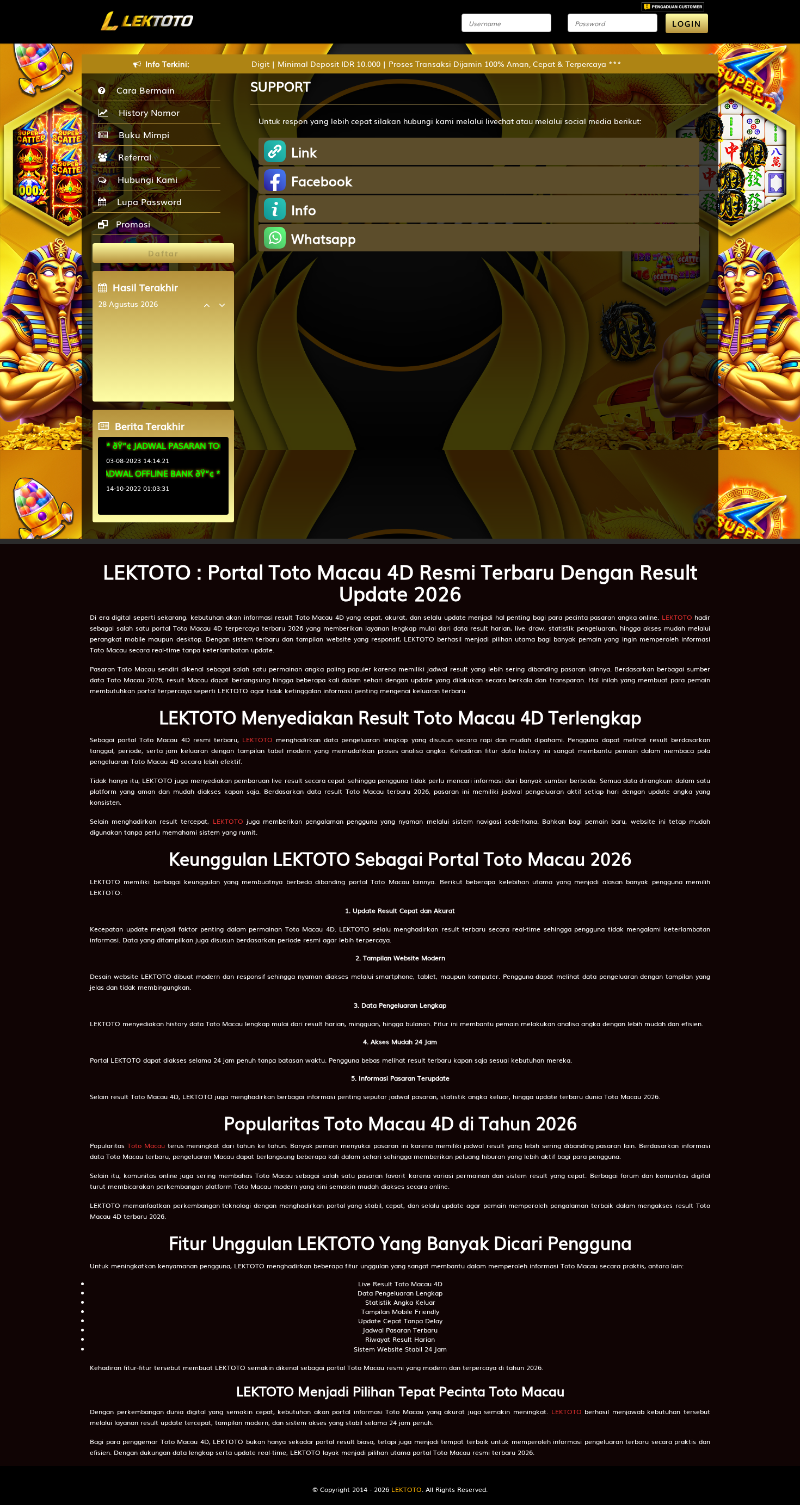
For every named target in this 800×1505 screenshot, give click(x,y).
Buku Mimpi (141, 134)
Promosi (131, 223)
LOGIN (686, 23)
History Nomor (146, 112)
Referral (132, 156)
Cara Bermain (143, 89)
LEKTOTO (677, 617)
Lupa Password (147, 201)
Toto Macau (146, 1145)
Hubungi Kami (144, 179)
